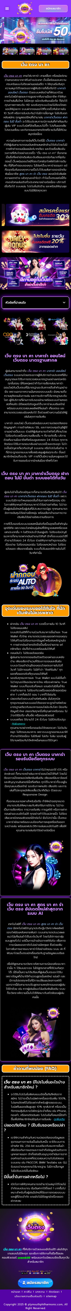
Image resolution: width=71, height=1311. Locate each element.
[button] (7, 8)
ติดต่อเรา (54, 1292)
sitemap (51, 1296)
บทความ (40, 1292)
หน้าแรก (15, 1292)
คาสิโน (28, 1292)
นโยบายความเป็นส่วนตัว (28, 1296)
